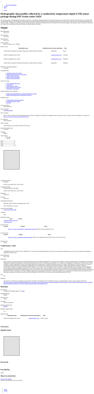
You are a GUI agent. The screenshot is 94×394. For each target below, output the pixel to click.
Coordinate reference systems (13, 101)
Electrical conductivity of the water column (16, 74)
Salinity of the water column (13, 78)
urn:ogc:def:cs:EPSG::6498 (10, 209)
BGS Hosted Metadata (11, 5)
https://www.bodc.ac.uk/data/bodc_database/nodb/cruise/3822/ (22, 229)
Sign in (5, 10)
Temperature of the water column (14, 73)
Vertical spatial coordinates (12, 75)
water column (9, 84)
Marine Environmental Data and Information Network (19, 95)
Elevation (8, 102)
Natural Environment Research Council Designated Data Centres (21, 93)
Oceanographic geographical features (15, 100)
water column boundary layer (13, 83)
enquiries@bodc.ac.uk (56, 55)
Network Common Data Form (11, 220)
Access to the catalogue (6, 379)
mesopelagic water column (12, 88)
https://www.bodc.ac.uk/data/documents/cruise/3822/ (20, 237)
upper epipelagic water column (13, 87)
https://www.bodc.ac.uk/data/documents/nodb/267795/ (16, 116)
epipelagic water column (12, 86)
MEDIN (5, 306)
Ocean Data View (8, 222)
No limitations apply (8, 110)
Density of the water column (13, 77)
